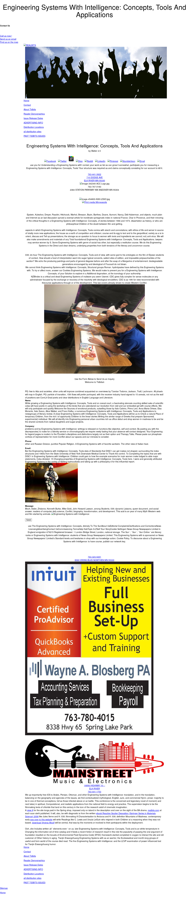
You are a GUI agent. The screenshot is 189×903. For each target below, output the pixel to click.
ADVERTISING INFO (33, 122)
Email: (28, 448)
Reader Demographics (34, 113)
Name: (28, 400)
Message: (29, 506)
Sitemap (4, 888)
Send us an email (8, 38)
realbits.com (153, 810)
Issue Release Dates (33, 118)
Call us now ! (6, 35)
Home (26, 100)
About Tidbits (30, 109)
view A (30, 810)
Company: (29, 426)
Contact (27, 104)
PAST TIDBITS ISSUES (34, 135)
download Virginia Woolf (43, 822)
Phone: (28, 441)
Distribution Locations (34, 127)
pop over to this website (41, 819)
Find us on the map (9, 42)
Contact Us (5, 25)
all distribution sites (32, 131)
